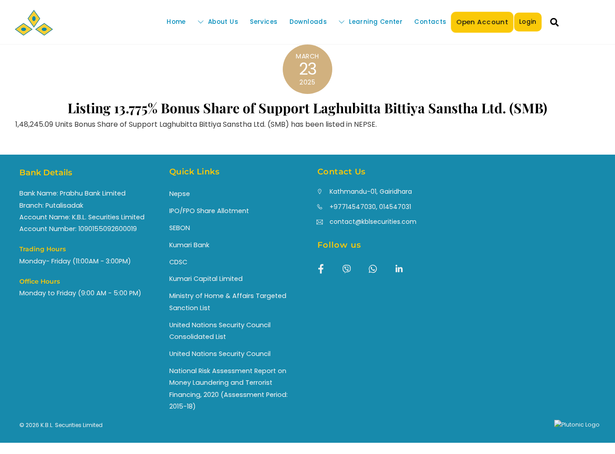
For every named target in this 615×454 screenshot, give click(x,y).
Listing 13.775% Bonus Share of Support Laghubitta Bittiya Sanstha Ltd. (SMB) (307, 108)
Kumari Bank (189, 244)
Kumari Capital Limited (206, 278)
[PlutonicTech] (577, 424)
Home (176, 22)
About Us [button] (222, 22)
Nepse (179, 193)
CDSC (178, 262)
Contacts (430, 22)
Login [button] (528, 22)
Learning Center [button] (374, 22)
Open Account (482, 22)
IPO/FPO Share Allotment (209, 210)
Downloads (308, 22)
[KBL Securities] (34, 31)
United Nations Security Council (220, 353)
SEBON (179, 227)
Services (263, 22)
